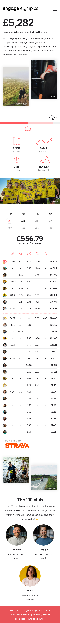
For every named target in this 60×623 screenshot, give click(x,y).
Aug (23, 221)
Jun (50, 214)
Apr (23, 214)
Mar (10, 214)
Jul (9, 221)
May (37, 214)
